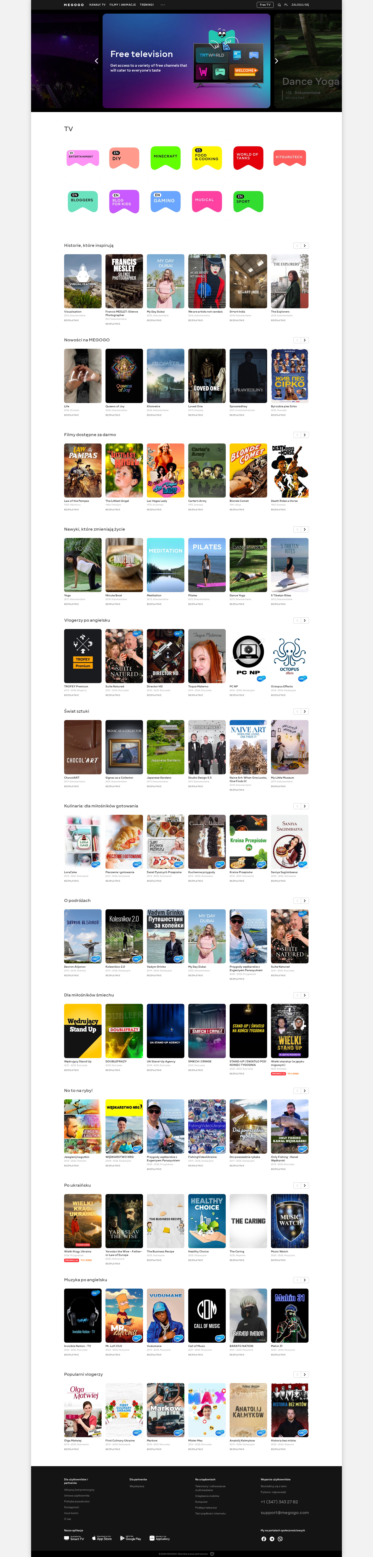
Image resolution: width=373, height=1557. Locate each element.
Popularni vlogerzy (83, 1374)
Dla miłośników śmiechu (89, 995)
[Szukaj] (279, 5)
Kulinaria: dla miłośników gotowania (101, 806)
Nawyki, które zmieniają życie (94, 529)
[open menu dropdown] (163, 5)
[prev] (297, 246)
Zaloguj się (300, 5)
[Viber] (280, 1539)
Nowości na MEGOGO (87, 340)
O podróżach (77, 900)
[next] (305, 246)
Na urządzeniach (205, 1479)
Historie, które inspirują (88, 245)
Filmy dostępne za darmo (90, 435)
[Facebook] (264, 1539)
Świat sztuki (76, 711)
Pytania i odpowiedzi (273, 1492)
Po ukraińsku (77, 1185)
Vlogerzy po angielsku (87, 620)
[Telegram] (272, 1539)
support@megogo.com (285, 1513)
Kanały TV (97, 5)
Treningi (147, 5)
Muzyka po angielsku (85, 1280)
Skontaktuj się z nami (274, 1486)
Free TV (265, 5)
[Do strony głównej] (74, 5)
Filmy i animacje (123, 5)
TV (68, 128)
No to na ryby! (78, 1090)
